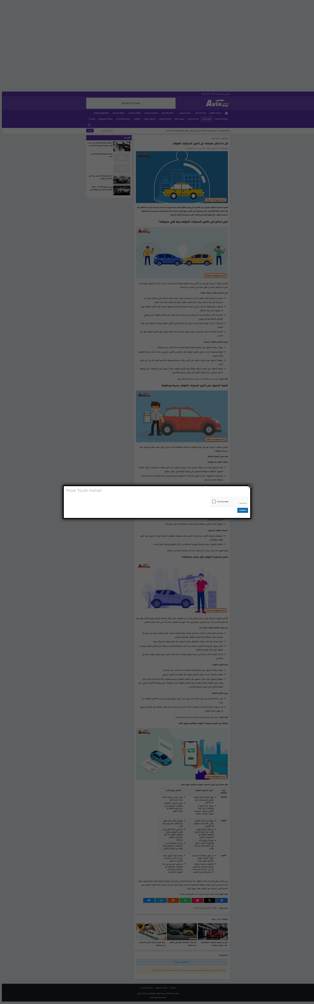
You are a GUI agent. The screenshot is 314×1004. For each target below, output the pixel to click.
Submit (242, 510)
